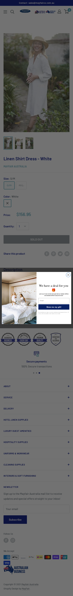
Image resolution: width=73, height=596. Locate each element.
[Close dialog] (68, 275)
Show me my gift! (53, 307)
